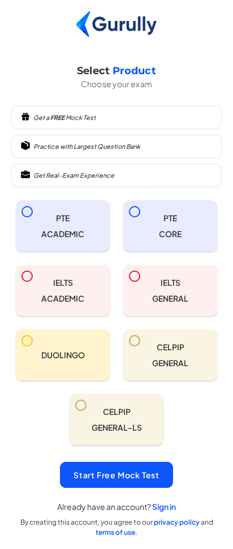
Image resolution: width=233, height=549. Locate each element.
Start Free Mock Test (116, 475)
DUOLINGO (63, 355)
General (170, 290)
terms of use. (116, 532)
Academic (62, 226)
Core (170, 226)
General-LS (117, 419)
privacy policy (177, 522)
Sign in (164, 506)
